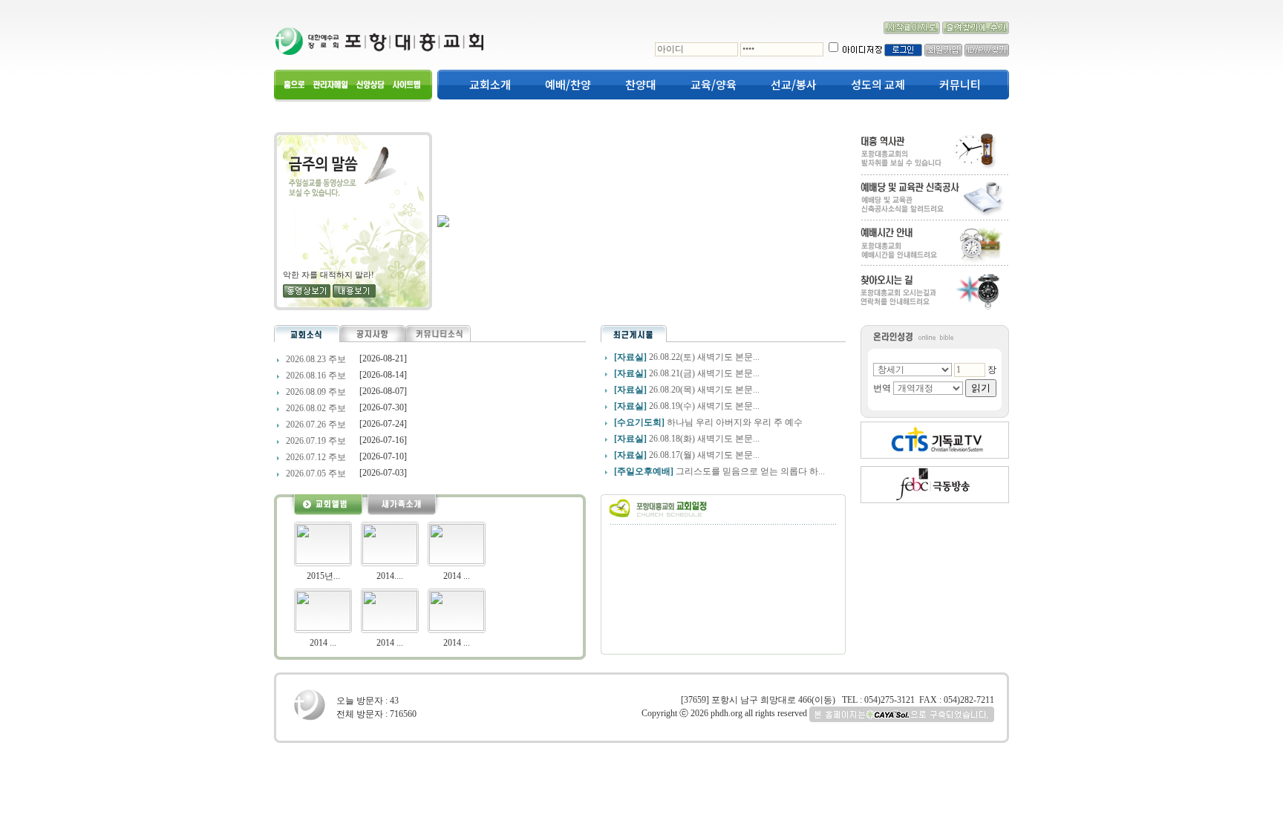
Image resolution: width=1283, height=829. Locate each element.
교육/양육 (714, 84)
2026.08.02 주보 (315, 408)
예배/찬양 (568, 84)
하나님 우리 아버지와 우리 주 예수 (735, 422)
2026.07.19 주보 (315, 441)
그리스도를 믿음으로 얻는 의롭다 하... (750, 471)
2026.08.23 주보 (315, 359)
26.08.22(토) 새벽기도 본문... (704, 357)
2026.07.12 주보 (315, 457)
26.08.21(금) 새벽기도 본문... (704, 373)
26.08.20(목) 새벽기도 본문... (704, 389)
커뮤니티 (960, 84)
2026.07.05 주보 (315, 473)
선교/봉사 (794, 84)
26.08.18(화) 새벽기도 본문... (704, 438)
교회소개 (490, 84)
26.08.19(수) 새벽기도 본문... (704, 406)
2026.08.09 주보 (315, 392)
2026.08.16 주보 (315, 375)
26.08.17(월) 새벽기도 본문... (704, 455)
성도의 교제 (878, 84)
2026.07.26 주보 (315, 424)
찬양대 (640, 84)
